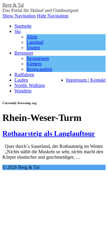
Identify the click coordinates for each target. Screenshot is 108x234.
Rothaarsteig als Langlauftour (48, 133)
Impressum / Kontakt (86, 79)
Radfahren (24, 74)
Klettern (34, 63)
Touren (33, 47)
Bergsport (23, 53)
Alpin (31, 36)
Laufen (21, 79)
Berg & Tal (13, 5)
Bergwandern (39, 69)
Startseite (23, 25)
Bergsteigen (37, 58)
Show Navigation (19, 15)
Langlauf (35, 42)
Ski (17, 31)
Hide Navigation (52, 15)
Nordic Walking (29, 85)
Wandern (23, 90)
